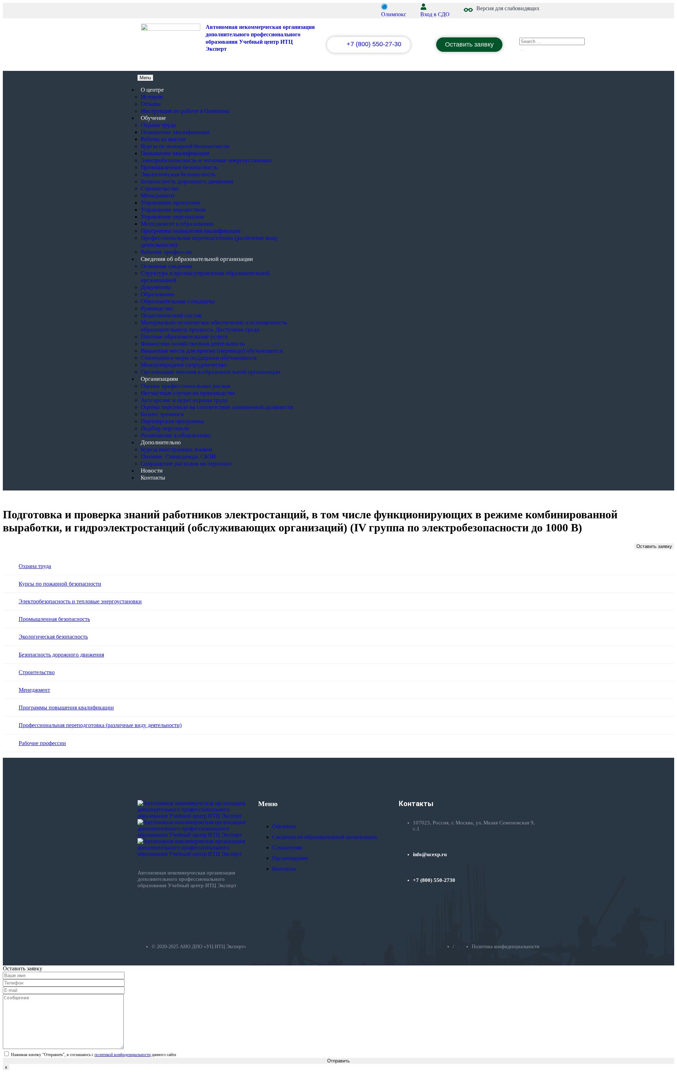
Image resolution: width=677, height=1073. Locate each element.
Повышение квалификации (175, 132)
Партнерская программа (172, 421)
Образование (158, 294)
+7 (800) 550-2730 (434, 880)
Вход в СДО (435, 14)
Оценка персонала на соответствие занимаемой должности (217, 407)
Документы (155, 287)
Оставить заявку (654, 546)
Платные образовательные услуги (184, 336)
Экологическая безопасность (178, 174)
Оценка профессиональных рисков (185, 386)
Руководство (157, 308)
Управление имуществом (173, 209)
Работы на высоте (163, 139)
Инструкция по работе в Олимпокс (185, 111)
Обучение (153, 118)
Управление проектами (170, 202)
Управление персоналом (172, 216)
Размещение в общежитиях (176, 435)
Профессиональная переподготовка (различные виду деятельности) (100, 725)
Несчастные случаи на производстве (188, 393)
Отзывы (150, 103)
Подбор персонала (165, 428)
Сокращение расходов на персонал (186, 463)
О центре (152, 89)
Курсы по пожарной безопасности (185, 146)
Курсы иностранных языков (176, 449)
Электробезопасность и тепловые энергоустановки (206, 160)
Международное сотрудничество (184, 364)
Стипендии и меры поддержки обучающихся (199, 357)
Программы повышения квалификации (190, 230)
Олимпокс (393, 14)
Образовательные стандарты (177, 301)
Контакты (153, 477)
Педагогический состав (171, 315)
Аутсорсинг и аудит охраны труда (184, 400)
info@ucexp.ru (430, 854)
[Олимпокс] (384, 7)
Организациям (159, 379)
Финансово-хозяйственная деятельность (193, 343)
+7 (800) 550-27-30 (374, 44)
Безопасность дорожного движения (187, 181)
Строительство (160, 188)
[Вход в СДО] (423, 7)
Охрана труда (158, 125)
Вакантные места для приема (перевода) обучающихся (212, 350)
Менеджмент (158, 195)
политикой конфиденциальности (122, 1054)
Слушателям (287, 848)
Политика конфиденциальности (505, 946)
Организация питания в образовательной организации (210, 371)
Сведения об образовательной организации (197, 259)
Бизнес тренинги (162, 414)
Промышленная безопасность (179, 167)
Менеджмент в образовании (177, 223)
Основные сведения (166, 266)
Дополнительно (161, 442)
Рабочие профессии (166, 252)
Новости (152, 470)
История (152, 96)
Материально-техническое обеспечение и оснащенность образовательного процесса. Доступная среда (214, 326)
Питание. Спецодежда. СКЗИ (178, 456)
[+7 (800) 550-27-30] (339, 45)
